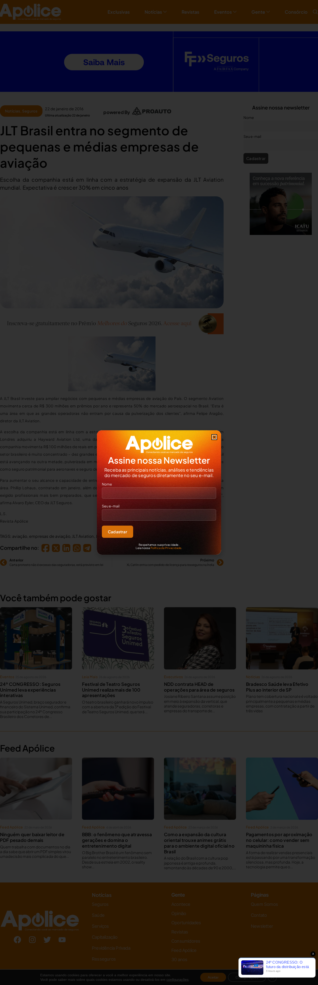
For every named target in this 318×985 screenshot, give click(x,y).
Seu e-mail (110, 506)
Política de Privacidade (166, 547)
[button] (214, 437)
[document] (159, 492)
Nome (107, 484)
